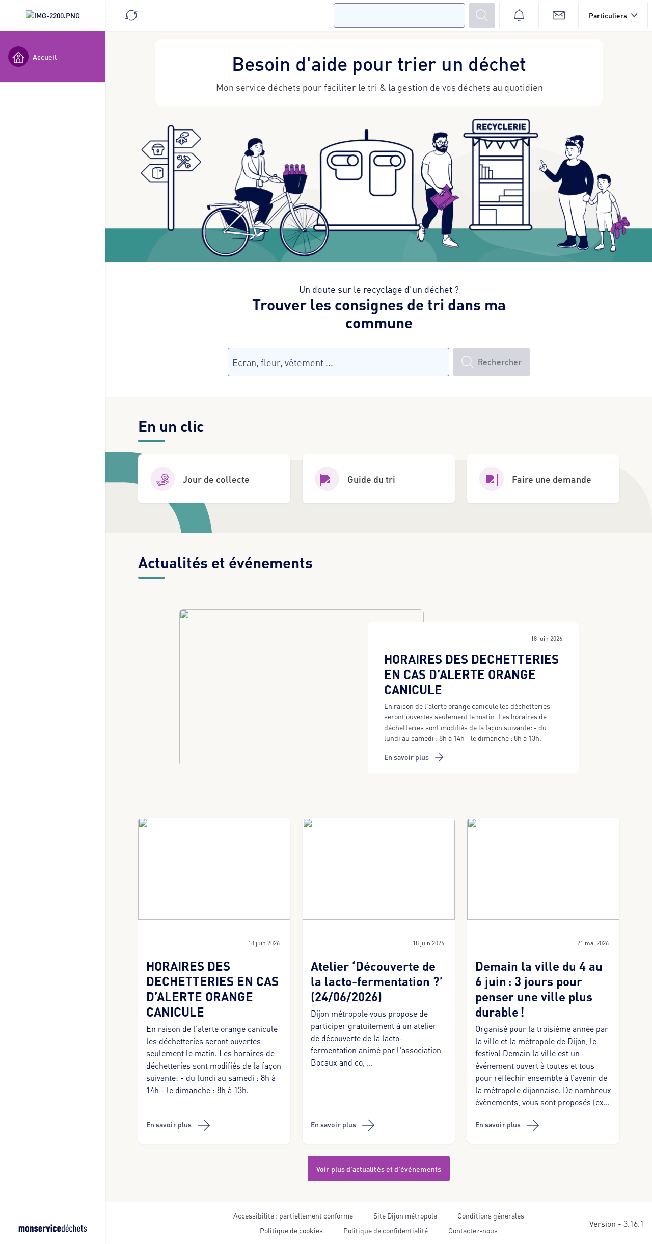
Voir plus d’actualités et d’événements (378, 1168)
